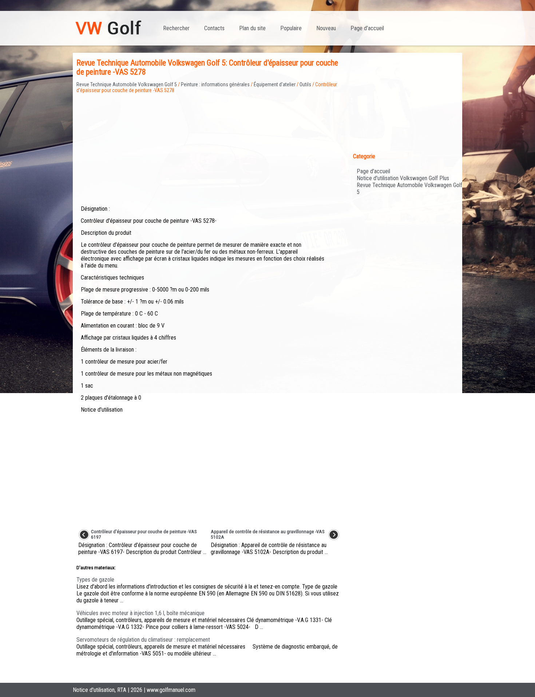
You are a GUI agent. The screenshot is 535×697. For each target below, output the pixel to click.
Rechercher (176, 28)
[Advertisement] (208, 144)
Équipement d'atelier (275, 84)
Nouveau (326, 28)
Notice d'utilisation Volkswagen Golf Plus (403, 178)
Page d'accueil (367, 28)
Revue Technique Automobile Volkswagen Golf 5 (126, 84)
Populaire (291, 28)
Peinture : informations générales (215, 84)
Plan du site (252, 28)
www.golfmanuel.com (171, 689)
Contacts (214, 28)
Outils (305, 84)
